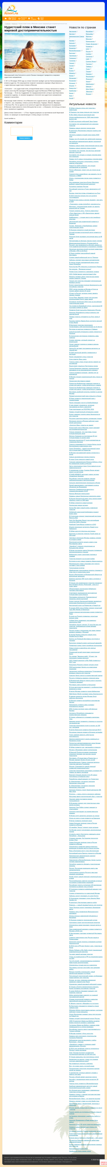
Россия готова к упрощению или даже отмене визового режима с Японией (85, 631)
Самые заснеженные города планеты (82, 457)
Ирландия (72, 78)
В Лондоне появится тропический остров (83, 920)
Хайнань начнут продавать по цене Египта (83, 896)
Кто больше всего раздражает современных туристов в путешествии (84, 1091)
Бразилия (72, 48)
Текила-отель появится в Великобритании (83, 1083)
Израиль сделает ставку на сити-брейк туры (84, 1101)
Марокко (89, 36)
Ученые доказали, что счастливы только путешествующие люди (83, 432)
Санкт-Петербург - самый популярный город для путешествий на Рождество (84, 449)
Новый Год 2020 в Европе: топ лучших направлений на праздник (82, 166)
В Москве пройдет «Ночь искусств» (81, 1033)
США (87, 59)
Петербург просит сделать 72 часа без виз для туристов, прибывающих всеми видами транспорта (85, 626)
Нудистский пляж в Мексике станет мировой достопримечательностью (43, 23)
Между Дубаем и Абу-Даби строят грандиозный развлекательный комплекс (85, 951)
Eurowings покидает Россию (78, 186)
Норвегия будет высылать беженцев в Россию (85, 310)
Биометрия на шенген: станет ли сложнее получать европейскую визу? (83, 1060)
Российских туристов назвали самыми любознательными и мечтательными (82, 479)
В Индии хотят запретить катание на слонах (84, 816)
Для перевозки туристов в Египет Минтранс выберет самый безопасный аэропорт (84, 183)
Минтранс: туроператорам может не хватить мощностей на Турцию (84, 207)
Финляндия (90, 76)
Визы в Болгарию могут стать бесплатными (84, 851)
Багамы (71, 40)
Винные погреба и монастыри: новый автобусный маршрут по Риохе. (82, 972)
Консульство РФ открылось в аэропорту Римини (85, 266)
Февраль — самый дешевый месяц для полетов (85, 905)
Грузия (71, 65)
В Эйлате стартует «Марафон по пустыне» (84, 1003)
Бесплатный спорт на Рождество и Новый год (84, 605)
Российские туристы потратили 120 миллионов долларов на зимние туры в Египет (85, 885)
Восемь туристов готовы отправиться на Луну (84, 193)
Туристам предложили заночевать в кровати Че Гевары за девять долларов (85, 771)
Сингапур (89, 56)
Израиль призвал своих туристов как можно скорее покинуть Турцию (84, 277)
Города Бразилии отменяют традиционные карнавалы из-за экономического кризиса (84, 369)
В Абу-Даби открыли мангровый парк (82, 115)
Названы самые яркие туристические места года (86, 145)
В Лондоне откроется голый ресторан (82, 230)
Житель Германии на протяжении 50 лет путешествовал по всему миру (83, 437)
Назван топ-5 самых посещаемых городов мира (85, 159)
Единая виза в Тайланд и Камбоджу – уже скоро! (86, 1138)
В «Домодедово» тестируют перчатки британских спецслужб (82, 782)
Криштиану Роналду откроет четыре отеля (83, 664)
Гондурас (72, 60)
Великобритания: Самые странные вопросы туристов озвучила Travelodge (84, 763)
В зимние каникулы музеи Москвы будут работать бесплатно (83, 697)
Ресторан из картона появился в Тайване (83, 329)
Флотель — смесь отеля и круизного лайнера (84, 794)
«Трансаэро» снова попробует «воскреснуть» (85, 204)
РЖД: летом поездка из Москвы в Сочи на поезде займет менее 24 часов (83, 290)
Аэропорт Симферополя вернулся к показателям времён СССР (81, 490)
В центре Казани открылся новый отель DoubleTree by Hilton (82, 635)
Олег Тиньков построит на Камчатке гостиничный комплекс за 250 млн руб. (82, 1053)
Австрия (72, 34)
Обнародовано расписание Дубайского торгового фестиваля (82, 589)
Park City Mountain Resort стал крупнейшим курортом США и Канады (84, 521)
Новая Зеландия (91, 44)
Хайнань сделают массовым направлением (84, 260)
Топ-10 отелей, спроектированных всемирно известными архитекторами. (84, 961)
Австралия (72, 31)
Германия (72, 58)
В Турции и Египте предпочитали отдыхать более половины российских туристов (84, 987)
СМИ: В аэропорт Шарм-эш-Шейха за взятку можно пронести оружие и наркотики (84, 1021)
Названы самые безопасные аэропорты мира (85, 496)
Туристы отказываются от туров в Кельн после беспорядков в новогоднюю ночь (85, 445)
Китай (71, 98)
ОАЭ (87, 49)
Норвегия (89, 46)
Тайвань (89, 66)
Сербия (88, 54)
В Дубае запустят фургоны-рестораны (82, 531)
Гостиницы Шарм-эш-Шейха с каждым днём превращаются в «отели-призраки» (84, 1026)
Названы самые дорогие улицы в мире (82, 148)
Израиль (72, 73)
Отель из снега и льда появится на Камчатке (84, 818)
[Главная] (5, 18)
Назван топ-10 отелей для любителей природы (85, 139)
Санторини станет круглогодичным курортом (84, 922)
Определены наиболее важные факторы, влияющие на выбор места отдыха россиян (84, 847)
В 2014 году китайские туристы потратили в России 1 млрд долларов (84, 1049)
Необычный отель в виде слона (80, 1151)
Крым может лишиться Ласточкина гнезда (83, 366)
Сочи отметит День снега (77, 359)
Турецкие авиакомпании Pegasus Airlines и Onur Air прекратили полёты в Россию (85, 462)
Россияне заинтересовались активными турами (85, 418)
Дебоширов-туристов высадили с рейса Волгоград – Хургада (82, 1041)
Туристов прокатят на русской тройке (82, 559)
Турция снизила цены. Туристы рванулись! (83, 211)
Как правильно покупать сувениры (81, 1063)
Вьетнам (72, 53)
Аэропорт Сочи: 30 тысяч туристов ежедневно (85, 1124)
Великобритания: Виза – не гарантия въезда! (84, 1098)
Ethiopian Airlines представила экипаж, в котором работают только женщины (86, 1011)
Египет (71, 70)
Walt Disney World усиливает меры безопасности (86, 694)
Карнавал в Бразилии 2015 (78, 1148)
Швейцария (90, 84)
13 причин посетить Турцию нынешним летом (85, 1131)
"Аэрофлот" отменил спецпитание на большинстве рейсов (82, 547)
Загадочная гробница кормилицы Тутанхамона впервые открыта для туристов (85, 672)
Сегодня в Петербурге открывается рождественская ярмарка (81, 714)
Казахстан (72, 88)
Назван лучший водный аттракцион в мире (83, 412)
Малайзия (89, 31)
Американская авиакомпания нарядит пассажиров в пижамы (82, 856)
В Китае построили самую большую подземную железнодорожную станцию (85, 551)
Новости (14, 23)
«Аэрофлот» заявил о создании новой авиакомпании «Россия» (82, 1045)
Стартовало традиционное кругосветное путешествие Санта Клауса (83, 593)
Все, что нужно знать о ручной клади (81, 1066)
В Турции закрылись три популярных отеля (84, 1057)
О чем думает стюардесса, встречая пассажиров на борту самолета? (81, 406)
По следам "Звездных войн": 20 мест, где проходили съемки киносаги (83, 657)
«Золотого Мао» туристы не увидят (81, 425)
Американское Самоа (76, 36)
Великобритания (75, 50)
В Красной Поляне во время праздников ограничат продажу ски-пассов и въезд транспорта (83, 753)
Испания (72, 83)
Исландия (72, 80)
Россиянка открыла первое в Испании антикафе (85, 732)
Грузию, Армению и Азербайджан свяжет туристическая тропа (83, 226)
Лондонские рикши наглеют (78, 505)
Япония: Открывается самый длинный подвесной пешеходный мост (82, 767)
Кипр (71, 95)
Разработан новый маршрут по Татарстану (84, 779)
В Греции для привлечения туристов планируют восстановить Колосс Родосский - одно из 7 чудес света (85, 584)
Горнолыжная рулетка (76, 568)
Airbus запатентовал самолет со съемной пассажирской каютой (83, 996)
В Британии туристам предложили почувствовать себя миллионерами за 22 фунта (85, 326)
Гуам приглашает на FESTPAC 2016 (81, 409)
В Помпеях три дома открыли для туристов (84, 112)
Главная (7, 23)
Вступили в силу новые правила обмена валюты (85, 561)
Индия (71, 75)
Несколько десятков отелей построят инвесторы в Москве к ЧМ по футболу (85, 250)
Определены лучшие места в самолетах (83, 965)
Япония (88, 94)
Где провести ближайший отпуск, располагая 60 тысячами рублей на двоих (85, 306)
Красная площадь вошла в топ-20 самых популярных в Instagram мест (83, 775)
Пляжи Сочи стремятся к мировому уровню (84, 271)
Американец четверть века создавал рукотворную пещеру (81, 705)
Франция (89, 79)
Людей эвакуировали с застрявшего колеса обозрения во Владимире (84, 486)
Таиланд (89, 64)
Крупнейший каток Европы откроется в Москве (85, 853)
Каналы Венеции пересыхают (79, 493)
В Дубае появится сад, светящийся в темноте (85, 747)
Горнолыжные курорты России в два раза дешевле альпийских (83, 873)
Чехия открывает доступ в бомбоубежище (83, 402)
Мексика (89, 39)
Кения (71, 93)
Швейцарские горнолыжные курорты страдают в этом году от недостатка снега (85, 571)
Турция (88, 71)
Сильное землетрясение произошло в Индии (84, 483)
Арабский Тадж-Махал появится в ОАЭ (82, 524)
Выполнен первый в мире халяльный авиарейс (85, 643)
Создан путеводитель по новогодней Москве (84, 893)
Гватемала (72, 55)
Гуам (71, 68)
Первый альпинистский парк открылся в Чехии (85, 396)
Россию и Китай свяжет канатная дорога (83, 1077)
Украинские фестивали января (79, 381)
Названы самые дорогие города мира (82, 128)
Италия (71, 85)
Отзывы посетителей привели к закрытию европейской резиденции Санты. (83, 1000)
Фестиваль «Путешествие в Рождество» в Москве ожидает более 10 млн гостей (83, 759)
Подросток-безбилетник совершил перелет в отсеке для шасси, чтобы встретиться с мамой (85, 384)
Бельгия (72, 43)
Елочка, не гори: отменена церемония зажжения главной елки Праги (82, 981)
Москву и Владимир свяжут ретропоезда (83, 750)
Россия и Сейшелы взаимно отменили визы (84, 678)
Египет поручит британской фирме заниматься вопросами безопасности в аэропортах (85, 602)
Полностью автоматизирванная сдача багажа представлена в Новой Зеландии (84, 744)
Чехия (88, 81)
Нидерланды (90, 41)
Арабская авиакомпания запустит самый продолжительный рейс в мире (83, 1087)
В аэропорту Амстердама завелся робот (83, 902)
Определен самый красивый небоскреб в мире (85, 984)
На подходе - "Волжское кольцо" (80, 269)
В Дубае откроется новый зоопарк (80, 503)
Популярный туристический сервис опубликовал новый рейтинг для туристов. (85, 976)
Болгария (72, 45)
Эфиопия (89, 91)
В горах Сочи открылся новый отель (81, 459)
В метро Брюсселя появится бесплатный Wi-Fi (85, 730)
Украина (89, 74)
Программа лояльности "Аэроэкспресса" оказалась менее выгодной (83, 598)
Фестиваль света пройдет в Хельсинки (82, 685)
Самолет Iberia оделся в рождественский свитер (85, 675)
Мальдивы (89, 34)
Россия (88, 51)
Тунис (88, 69)
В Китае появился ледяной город (80, 821)
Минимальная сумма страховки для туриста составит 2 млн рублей (84, 564)
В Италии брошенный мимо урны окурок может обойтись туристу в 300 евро (85, 499)
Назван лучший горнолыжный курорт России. (84, 1018)
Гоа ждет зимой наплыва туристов (81, 954)
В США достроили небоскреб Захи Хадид (83, 121)
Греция (71, 63)
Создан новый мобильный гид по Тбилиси (83, 257)
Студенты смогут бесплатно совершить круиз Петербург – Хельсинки (84, 835)
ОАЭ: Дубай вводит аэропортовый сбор (82, 274)
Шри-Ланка (90, 89)
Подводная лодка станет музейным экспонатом (85, 645)
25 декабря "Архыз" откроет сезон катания (83, 827)
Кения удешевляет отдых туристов (81, 357)
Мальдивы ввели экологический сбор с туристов (85, 796)
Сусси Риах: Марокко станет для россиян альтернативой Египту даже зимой (83, 298)
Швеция (88, 86)
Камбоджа (72, 90)
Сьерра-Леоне (91, 61)
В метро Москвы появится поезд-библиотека (84, 691)
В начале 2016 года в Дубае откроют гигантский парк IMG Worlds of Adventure (85, 608)
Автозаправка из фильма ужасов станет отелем (85, 241)
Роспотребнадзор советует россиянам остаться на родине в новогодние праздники (85, 881)
